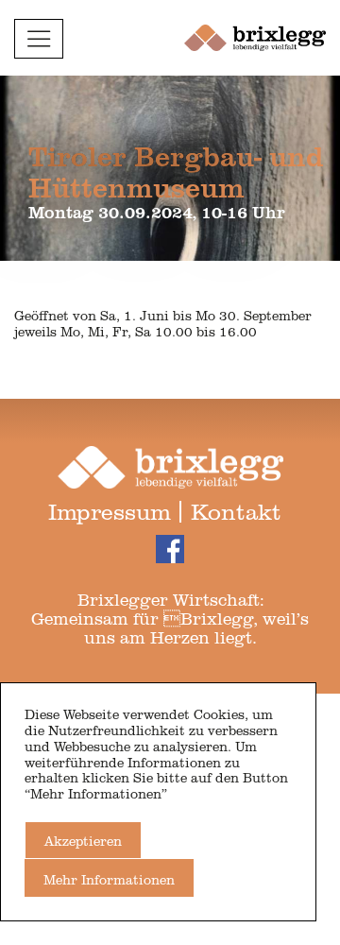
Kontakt (236, 510)
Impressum (109, 510)
